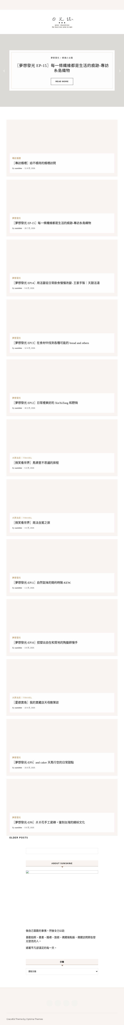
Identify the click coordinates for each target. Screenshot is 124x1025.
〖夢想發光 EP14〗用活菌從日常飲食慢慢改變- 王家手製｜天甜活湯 (56, 283)
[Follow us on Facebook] (49, 1003)
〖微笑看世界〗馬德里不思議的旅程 (35, 462)
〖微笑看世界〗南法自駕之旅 (31, 522)
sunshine (18, 168)
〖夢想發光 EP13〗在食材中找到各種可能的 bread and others (50, 343)
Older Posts (18, 837)
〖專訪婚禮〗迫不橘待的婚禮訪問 (34, 163)
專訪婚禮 (16, 158)
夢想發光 (16, 218)
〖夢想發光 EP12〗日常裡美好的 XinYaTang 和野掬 (45, 403)
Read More (62, 81)
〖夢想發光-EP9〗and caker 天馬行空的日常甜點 (43, 762)
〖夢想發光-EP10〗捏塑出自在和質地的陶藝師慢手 (45, 642)
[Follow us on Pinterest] (66, 1003)
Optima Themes (34, 1019)
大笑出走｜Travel (22, 458)
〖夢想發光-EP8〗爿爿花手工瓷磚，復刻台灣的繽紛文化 (48, 822)
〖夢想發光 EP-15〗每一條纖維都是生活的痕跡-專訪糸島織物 (51, 223)
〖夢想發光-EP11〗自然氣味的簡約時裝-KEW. (41, 582)
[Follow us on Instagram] (58, 1003)
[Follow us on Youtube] (74, 1003)
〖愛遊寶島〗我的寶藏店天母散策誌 (35, 702)
